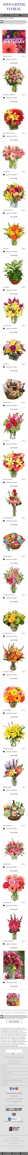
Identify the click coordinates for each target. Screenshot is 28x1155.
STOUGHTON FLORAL (14, 6)
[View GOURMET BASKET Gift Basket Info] (14, 388)
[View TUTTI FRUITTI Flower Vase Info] (14, 426)
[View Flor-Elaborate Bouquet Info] (14, 311)
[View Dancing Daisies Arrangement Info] (14, 888)
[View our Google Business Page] (14, 1089)
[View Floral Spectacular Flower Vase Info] (14, 195)
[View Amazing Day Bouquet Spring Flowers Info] (14, 580)
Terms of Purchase (18, 1146)
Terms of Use (14, 1148)
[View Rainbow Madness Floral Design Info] (14, 772)
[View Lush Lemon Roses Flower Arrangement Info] (14, 619)
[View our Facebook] (11, 1089)
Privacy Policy (6, 1146)
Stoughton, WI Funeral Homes (9, 1135)
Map (15, 1153)
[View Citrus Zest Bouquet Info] (14, 234)
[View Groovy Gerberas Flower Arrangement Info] (14, 695)
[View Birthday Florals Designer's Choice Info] (14, 42)
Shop (8, 15)
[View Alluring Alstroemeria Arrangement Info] (14, 80)
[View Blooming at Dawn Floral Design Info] (14, 657)
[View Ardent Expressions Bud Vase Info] (14, 503)
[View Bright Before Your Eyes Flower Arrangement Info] (14, 118)
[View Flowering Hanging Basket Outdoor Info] (14, 965)
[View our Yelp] (17, 1089)
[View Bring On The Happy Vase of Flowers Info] (14, 465)
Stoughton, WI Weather (10, 1140)
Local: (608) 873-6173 (14, 1101)
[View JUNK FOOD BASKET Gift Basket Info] (14, 542)
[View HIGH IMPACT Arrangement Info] (14, 349)
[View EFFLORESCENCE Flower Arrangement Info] (14, 157)
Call (5, 1153)
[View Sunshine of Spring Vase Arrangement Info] (14, 734)
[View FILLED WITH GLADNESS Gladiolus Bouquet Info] (14, 926)
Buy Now (14, 63)
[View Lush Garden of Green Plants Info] (14, 272)
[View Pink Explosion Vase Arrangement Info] (14, 849)
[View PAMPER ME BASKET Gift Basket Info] (14, 811)
